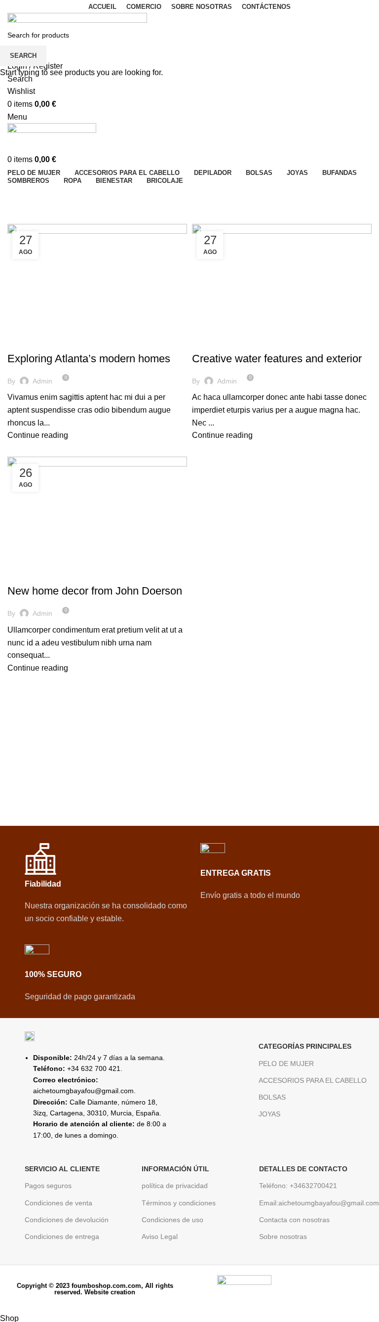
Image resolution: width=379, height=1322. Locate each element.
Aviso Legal (160, 1236)
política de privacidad (175, 1186)
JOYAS (269, 1114)
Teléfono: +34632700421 (298, 1186)
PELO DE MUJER (286, 1063)
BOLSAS (272, 1097)
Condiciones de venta (58, 1203)
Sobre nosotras (283, 1236)
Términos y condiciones (179, 1203)
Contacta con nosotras (294, 1220)
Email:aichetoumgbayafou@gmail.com (312, 1203)
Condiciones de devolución (67, 1220)
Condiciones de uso (172, 1220)
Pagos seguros (48, 1186)
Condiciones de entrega (62, 1236)
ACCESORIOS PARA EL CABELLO (313, 1080)
